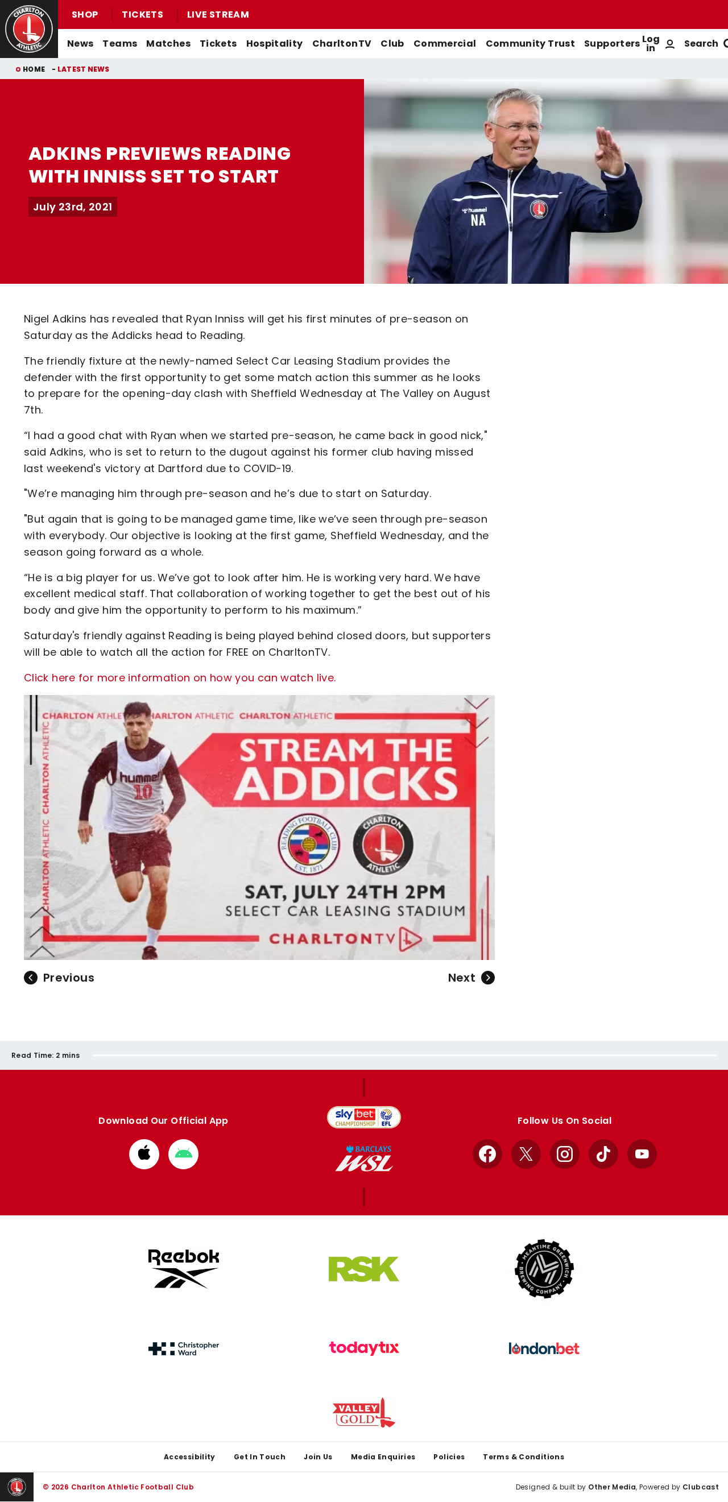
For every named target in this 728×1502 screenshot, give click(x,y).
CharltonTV (342, 43)
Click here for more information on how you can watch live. (180, 678)
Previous (68, 978)
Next (461, 978)
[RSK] (364, 1269)
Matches (168, 43)
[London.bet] (544, 1348)
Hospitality (274, 43)
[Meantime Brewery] (544, 1269)
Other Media (612, 1487)
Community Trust (531, 43)
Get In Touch (260, 1457)
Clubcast (700, 1487)
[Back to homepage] (29, 29)
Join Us (318, 1457)
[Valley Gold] (364, 1412)
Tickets (142, 14)
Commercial (445, 43)
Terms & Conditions (523, 1457)
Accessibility (190, 1457)
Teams (119, 43)
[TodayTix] (364, 1349)
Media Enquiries (383, 1457)
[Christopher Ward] (183, 1349)
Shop (85, 14)
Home (34, 69)
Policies (449, 1457)
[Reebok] (183, 1269)
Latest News (83, 69)
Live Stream (218, 14)
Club (392, 43)
